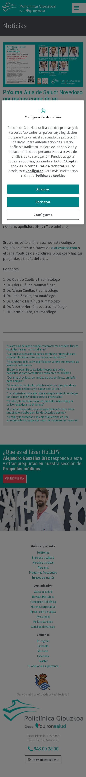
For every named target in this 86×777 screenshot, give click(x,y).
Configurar (43, 215)
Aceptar (43, 189)
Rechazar (43, 202)
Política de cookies (50, 175)
